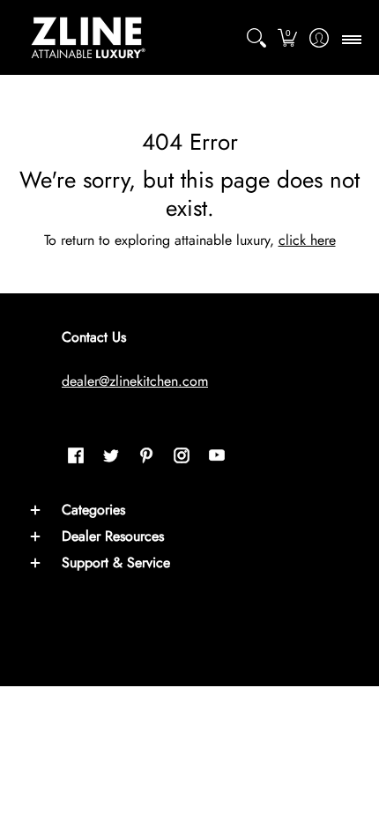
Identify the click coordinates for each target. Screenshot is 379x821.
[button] (287, 38)
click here (307, 240)
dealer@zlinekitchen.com (135, 381)
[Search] (256, 38)
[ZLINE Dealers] (88, 38)
